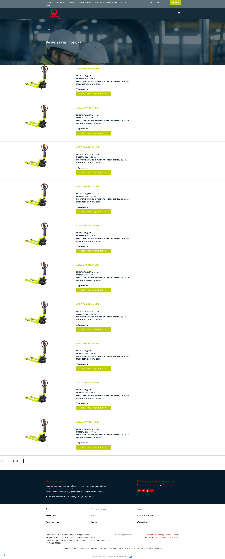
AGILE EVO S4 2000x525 (87, 422)
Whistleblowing (143, 522)
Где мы (48, 5)
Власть (72, 2)
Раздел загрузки (52, 522)
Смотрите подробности (93, 94)
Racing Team (51, 515)
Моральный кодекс (145, 515)
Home (48, 29)
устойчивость (61, 2)
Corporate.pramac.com (124, 535)
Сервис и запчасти (99, 509)
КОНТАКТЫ (175, 2)
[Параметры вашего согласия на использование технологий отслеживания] (4, 555)
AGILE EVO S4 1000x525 (87, 68)
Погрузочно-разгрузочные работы (106, 2)
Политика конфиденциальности (159, 535)
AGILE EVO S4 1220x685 (87, 265)
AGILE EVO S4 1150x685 (87, 186)
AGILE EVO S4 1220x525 (87, 226)
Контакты (141, 509)
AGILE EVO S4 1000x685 (87, 108)
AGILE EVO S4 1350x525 (87, 304)
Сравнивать (83, 89)
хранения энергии (85, 2)
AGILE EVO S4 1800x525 (87, 383)
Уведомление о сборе (99, 556)
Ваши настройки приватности (117, 556)
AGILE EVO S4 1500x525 (87, 343)
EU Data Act (174, 537)
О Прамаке (49, 2)
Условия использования (158, 537)
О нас (48, 509)
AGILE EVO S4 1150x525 (87, 147)
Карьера (124, 2)
